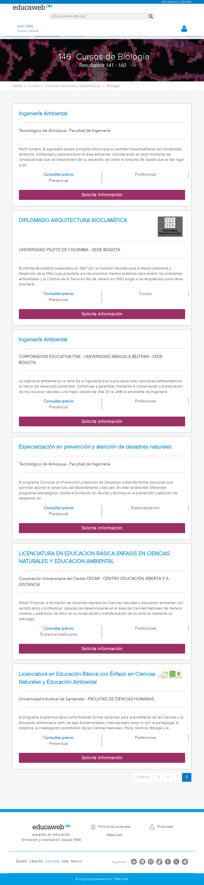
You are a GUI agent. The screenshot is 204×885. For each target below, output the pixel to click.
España (21, 861)
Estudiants (169, 1)
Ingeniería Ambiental (43, 114)
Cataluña (36, 861)
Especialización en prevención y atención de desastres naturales (95, 447)
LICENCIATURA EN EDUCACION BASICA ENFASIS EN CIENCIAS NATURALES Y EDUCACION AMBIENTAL (94, 557)
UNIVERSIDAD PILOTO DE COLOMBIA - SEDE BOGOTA (69, 249)
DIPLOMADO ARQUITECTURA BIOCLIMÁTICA (73, 220)
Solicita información (102, 194)
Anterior (143, 777)
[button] (184, 28)
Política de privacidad (115, 827)
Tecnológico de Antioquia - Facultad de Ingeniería (64, 130)
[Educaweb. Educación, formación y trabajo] (32, 7)
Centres (186, 1)
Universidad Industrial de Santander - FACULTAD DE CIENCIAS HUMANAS (86, 699)
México (76, 861)
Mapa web (114, 835)
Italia (65, 861)
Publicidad (165, 827)
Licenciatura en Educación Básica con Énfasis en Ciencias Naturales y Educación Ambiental (87, 678)
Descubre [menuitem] (27, 28)
